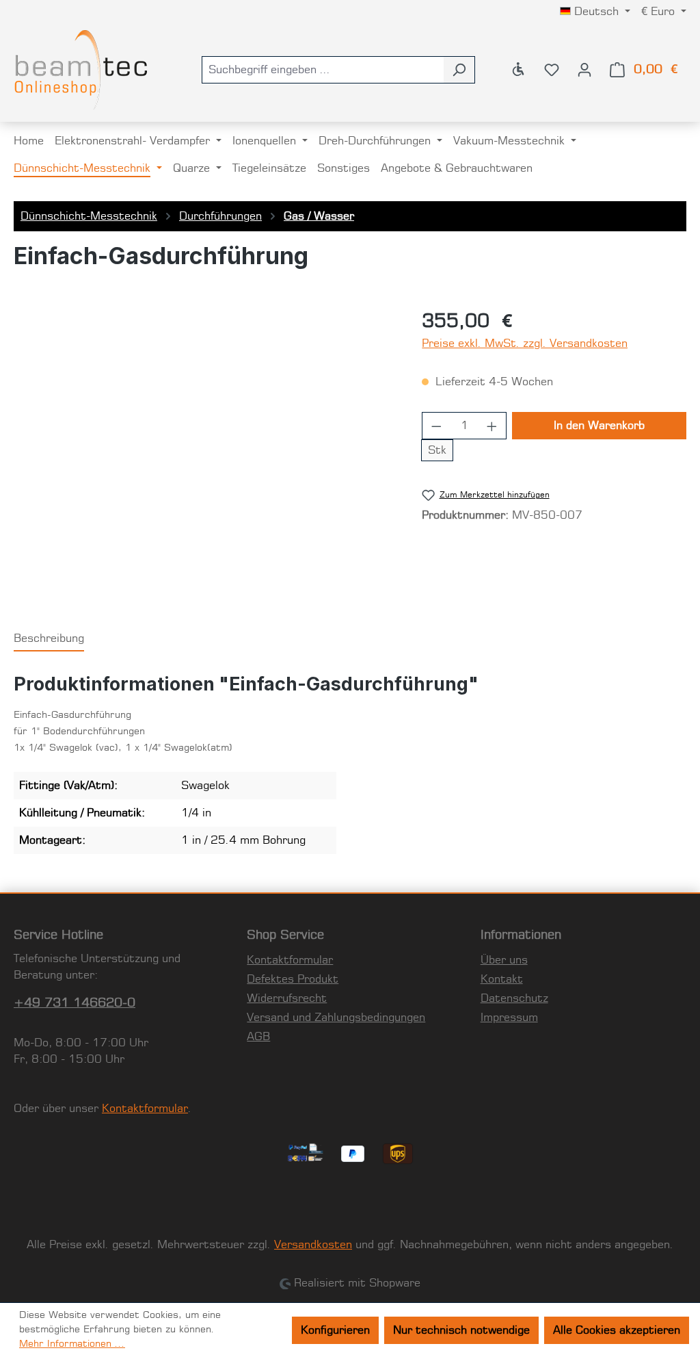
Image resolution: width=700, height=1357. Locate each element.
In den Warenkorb (599, 425)
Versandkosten (313, 1244)
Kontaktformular (145, 1108)
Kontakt (502, 979)
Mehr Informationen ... (72, 1344)
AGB (258, 1036)
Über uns (504, 960)
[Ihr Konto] (584, 69)
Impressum (509, 1017)
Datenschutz (514, 998)
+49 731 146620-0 (74, 1003)
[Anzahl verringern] (436, 425)
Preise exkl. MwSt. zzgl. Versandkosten (525, 343)
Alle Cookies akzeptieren (616, 1330)
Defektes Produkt (292, 979)
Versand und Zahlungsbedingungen (336, 1017)
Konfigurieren (335, 1330)
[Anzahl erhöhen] (492, 425)
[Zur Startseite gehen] (82, 70)
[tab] (49, 639)
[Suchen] (459, 69)
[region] (204, 455)
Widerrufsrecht (287, 998)
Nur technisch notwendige (461, 1330)
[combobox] (323, 69)
